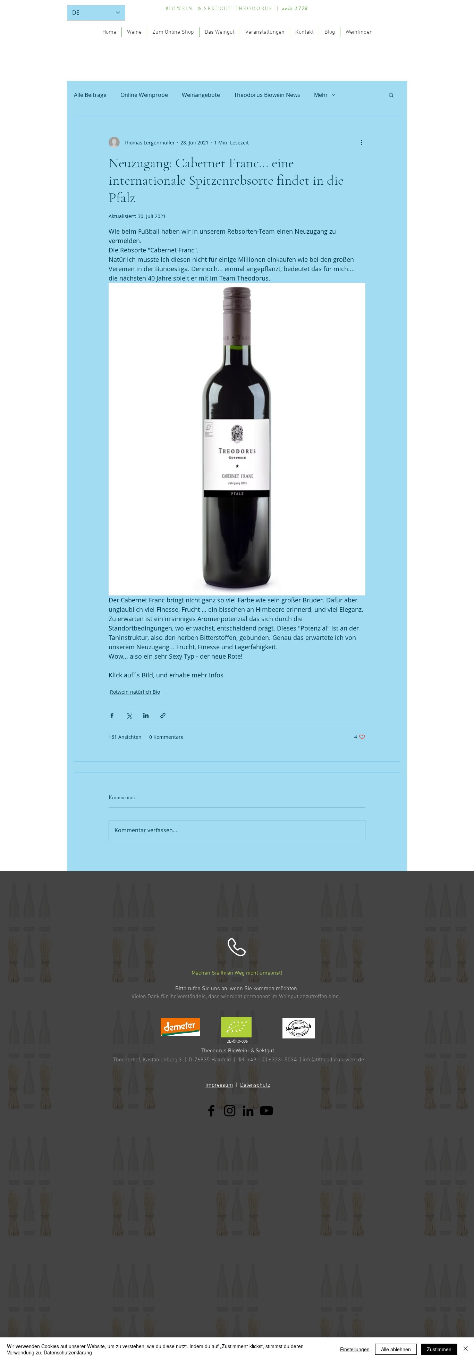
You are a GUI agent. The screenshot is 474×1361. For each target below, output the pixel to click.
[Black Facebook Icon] (211, 1110)
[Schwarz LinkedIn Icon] (248, 1110)
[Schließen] (466, 1349)
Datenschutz (255, 1085)
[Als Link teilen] (163, 715)
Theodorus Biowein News (267, 95)
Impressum (219, 1085)
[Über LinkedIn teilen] (146, 715)
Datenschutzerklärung (68, 1352)
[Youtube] (266, 1110)
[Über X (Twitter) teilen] (129, 715)
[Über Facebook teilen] (112, 715)
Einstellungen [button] (355, 1349)
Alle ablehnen (396, 1349)
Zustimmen (439, 1349)
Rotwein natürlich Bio (135, 691)
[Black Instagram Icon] (229, 1110)
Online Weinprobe (144, 95)
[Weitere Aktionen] (361, 142)
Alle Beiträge (90, 95)
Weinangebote (201, 95)
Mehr (321, 95)
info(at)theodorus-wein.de (333, 1060)
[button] (391, 95)
